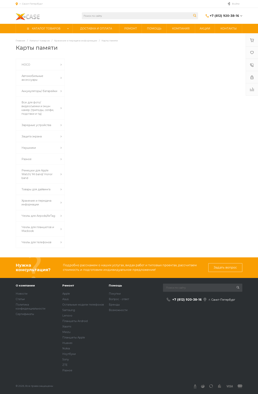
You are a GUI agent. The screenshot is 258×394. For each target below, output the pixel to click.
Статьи (20, 299)
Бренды (114, 304)
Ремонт (68, 285)
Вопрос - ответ (119, 299)
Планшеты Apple (73, 337)
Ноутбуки (69, 354)
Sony (65, 359)
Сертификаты (25, 314)
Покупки (115, 293)
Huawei (67, 343)
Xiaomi (66, 326)
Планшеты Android (75, 321)
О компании (25, 285)
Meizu (66, 332)
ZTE (65, 365)
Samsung (68, 310)
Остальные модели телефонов (83, 304)
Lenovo (67, 315)
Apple (66, 293)
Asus (65, 299)
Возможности (118, 310)
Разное (67, 370)
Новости (21, 293)
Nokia (66, 348)
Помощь (115, 285)
